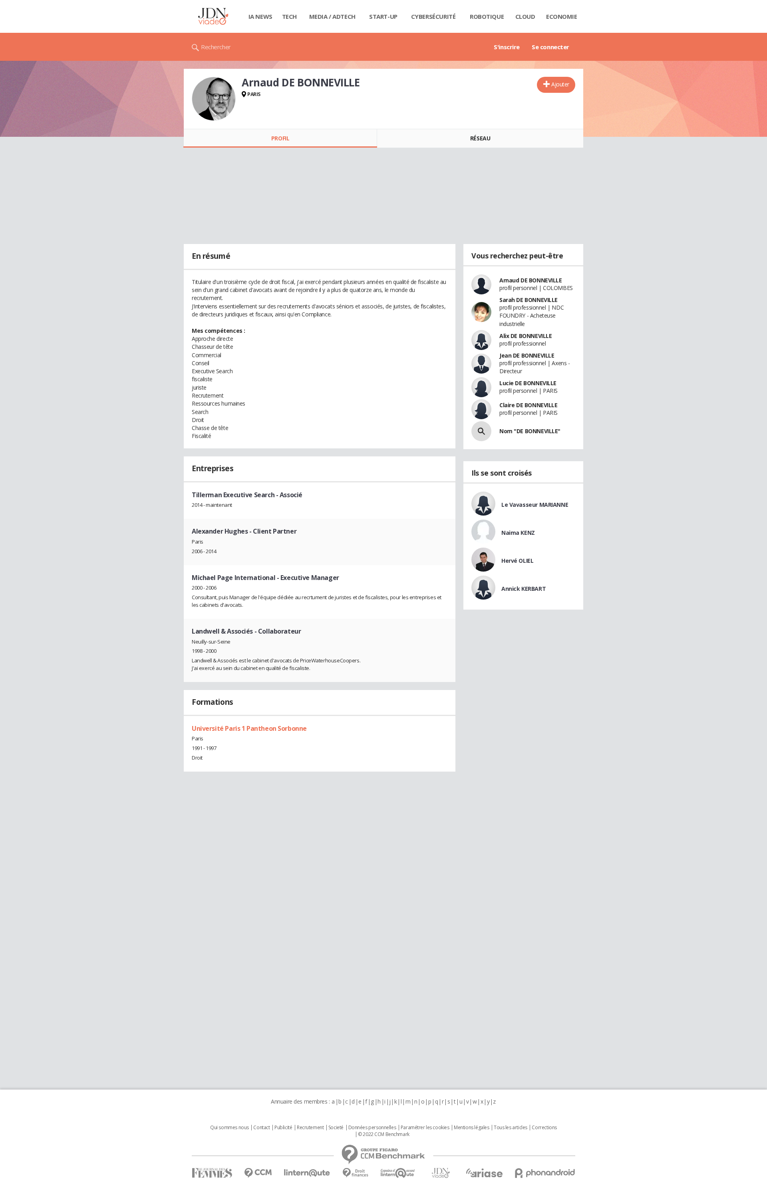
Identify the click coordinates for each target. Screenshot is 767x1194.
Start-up (383, 16)
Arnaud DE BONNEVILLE (530, 280)
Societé (336, 1127)
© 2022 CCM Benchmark (383, 1134)
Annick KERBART (523, 588)
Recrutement (310, 1127)
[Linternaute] (307, 1173)
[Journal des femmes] (212, 1173)
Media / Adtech (332, 16)
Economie (561, 16)
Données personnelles (372, 1127)
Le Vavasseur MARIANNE (534, 504)
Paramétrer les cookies (425, 1127)
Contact (261, 1127)
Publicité (283, 1127)
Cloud (525, 16)
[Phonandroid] (545, 1173)
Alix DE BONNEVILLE (525, 336)
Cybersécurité (433, 16)
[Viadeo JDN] (440, 1173)
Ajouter (560, 84)
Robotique (487, 16)
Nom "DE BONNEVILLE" (529, 431)
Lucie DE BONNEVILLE (527, 383)
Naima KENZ (518, 532)
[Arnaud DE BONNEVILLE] (214, 99)
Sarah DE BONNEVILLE (528, 300)
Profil (280, 138)
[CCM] (258, 1173)
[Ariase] (484, 1172)
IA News (260, 16)
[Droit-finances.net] (355, 1173)
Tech (289, 16)
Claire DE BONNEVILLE (528, 405)
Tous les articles (510, 1127)
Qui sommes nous (229, 1127)
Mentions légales (471, 1127)
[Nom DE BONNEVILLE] (481, 431)
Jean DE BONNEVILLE (526, 355)
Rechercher (216, 47)
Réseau (480, 138)
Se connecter (550, 47)
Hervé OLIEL (517, 560)
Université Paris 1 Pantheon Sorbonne (249, 728)
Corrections (544, 1127)
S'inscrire (507, 47)
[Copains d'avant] (398, 1173)
